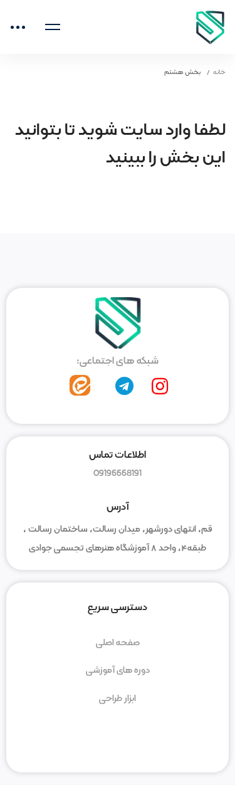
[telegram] (124, 386)
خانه (219, 72)
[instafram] (160, 386)
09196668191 (117, 473)
